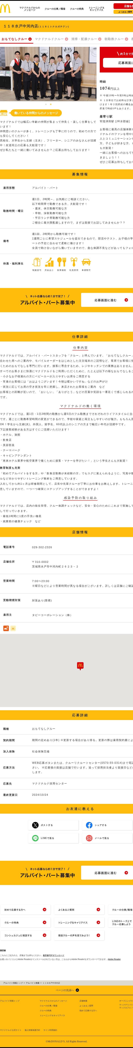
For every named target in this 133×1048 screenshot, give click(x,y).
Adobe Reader (114, 959)
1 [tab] (46, 104)
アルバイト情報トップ (9, 1001)
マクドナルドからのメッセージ (29, 9)
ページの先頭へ (65, 990)
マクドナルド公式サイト (10, 1030)
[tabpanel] (48, 74)
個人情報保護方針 (32, 1030)
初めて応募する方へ (88, 1010)
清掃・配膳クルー (84, 39)
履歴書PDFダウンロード (53, 955)
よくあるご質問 (86, 1006)
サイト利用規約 (50, 1030)
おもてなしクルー (15, 39)
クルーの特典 (77, 9)
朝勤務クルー (114, 39)
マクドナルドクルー (49, 39)
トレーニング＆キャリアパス (96, 9)
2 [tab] (50, 104)
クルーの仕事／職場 (55, 9)
